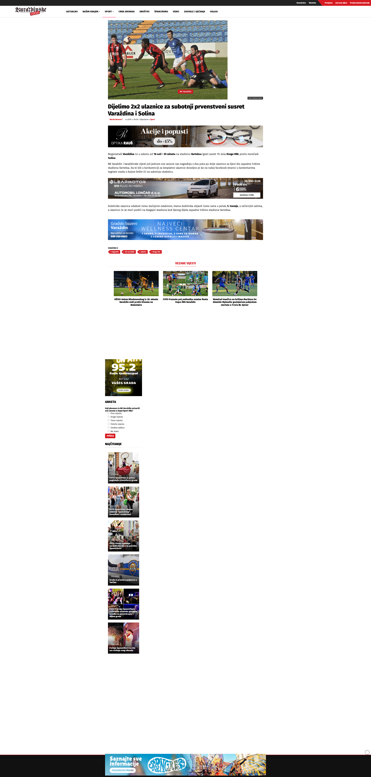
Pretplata (329, 3)
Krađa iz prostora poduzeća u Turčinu (123, 581)
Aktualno (72, 11)
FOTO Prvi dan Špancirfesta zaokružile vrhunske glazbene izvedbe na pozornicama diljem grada (123, 613)
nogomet (115, 252)
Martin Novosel (116, 119)
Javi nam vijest (341, 3)
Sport (152, 119)
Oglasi (214, 11)
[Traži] (315, 11)
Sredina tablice (117, 428)
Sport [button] (108, 11)
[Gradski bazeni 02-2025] (185, 229)
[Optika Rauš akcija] (185, 136)
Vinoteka (312, 3)
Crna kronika (127, 11)
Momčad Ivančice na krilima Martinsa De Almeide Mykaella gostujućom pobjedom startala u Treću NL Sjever (235, 302)
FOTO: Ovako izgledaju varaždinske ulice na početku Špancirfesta (123, 546)
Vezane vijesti (185, 263)
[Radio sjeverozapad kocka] (123, 377)
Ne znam (114, 431)
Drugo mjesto (116, 417)
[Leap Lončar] (185, 188)
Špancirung (161, 11)
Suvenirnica (301, 3)
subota (143, 252)
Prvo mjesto (116, 413)
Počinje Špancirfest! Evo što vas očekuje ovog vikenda (122, 649)
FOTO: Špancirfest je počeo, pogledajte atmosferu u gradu (123, 479)
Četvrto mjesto (117, 424)
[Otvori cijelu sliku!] (168, 60)
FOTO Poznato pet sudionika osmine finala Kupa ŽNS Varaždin (185, 300)
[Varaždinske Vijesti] (31, 10)
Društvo (144, 11)
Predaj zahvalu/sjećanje (360, 3)
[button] (110, 289)
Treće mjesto (116, 420)
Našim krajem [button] (90, 11)
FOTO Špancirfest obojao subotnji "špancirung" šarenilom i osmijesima (121, 512)
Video (176, 11)
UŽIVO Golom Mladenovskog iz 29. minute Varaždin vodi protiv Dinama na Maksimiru (136, 302)
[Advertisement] (185, 336)
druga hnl (156, 252)
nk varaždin (129, 252)
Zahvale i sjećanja (194, 11)
